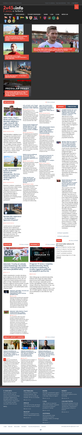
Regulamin (17, 426)
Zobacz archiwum (51, 102)
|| (74, 3)
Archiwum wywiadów (62, 233)
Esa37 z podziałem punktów (64, 253)
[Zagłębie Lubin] (9, 21)
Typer (68, 3)
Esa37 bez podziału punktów (64, 251)
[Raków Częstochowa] (45, 18)
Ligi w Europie (20, 14)
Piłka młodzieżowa (61, 3)
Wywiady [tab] (61, 106)
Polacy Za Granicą (50, 3)
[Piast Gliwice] (31, 18)
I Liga (51, 14)
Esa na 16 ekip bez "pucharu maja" (66, 249)
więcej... (5, 406)
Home (5, 426)
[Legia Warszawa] (26, 18)
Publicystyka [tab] (72, 106)
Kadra (46, 14)
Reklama (10, 426)
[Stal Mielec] (49, 18)
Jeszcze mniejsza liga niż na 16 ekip (66, 255)
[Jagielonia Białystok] (14, 18)
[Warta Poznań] (54, 18)
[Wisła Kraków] (57, 18)
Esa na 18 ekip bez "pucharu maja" (66, 247)
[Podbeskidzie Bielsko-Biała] (35, 18)
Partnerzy (24, 426)
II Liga (57, 14)
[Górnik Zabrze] (10, 18)
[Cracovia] (6, 18)
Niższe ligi (65, 14)
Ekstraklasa (8, 14)
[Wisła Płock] (5, 21)
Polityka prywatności (34, 426)
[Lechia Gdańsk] (22, 18)
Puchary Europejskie (34, 14)
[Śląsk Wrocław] (14, 21)
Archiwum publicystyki (63, 236)
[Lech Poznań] (17, 18)
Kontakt (43, 426)
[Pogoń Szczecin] (40, 18)
